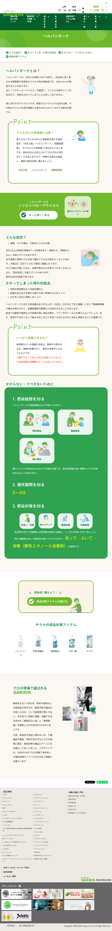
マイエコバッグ (39, 849)
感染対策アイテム (18, 56)
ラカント (37, 835)
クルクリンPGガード (10, 811)
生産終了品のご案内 (41, 859)
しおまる (6, 849)
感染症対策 (44, 21)
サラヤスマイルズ (40, 838)
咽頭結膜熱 (56, 170)
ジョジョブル (38, 818)
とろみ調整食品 (8, 822)
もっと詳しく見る (39, 215)
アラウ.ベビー (7, 798)
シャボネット (38, 815)
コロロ (5, 815)
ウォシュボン (7, 805)
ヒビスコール (38, 825)
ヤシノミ (37, 805)
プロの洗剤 (38, 828)
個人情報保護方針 (26, 925)
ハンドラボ (6, 825)
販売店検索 (7, 872)
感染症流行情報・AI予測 (76, 796)
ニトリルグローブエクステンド (13, 835)
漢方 (4, 808)
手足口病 (23, 170)
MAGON (37, 852)
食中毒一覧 (72, 809)
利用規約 (11, 925)
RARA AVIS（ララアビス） (43, 855)
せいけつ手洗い (89, 22)
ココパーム (38, 811)
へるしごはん (38, 832)
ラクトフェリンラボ (41, 798)
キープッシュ (7, 852)
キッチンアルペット (41, 808)
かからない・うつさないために (77, 52)
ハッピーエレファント (41, 822)
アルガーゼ (38, 794)
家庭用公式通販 (96, 10)
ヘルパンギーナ (39, 170)
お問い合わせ (64, 10)
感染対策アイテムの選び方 (52, 601)
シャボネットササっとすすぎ (12, 818)
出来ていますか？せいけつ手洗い (16, 867)
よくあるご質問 (103, 22)
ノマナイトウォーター (41, 845)
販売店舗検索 (74, 10)
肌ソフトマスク (8, 838)
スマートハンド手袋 (41, 842)
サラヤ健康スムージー (10, 855)
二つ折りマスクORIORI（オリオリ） (15, 842)
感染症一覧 (72, 806)
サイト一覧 (106, 10)
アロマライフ (38, 801)
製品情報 (61, 22)
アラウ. (5, 794)
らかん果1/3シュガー (10, 845)
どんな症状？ (15, 52)
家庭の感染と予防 (74, 22)
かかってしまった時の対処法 (42, 52)
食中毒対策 (72, 803)
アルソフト (6, 801)
